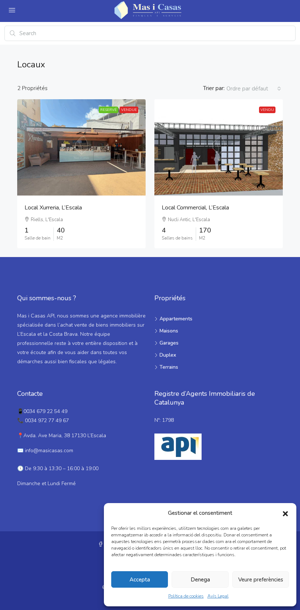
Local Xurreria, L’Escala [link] (53, 208)
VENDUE (129, 109)
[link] (81, 147)
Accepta (140, 579)
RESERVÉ (108, 109)
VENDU (267, 109)
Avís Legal (218, 596)
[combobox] (253, 88)
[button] (285, 513)
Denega (200, 579)
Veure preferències (260, 579)
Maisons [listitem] (169, 330)
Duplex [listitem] (168, 355)
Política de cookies (186, 596)
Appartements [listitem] (176, 318)
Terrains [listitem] (169, 367)
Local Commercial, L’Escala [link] (195, 208)
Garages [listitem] (169, 342)
